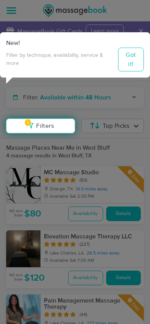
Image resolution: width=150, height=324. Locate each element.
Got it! (131, 59)
